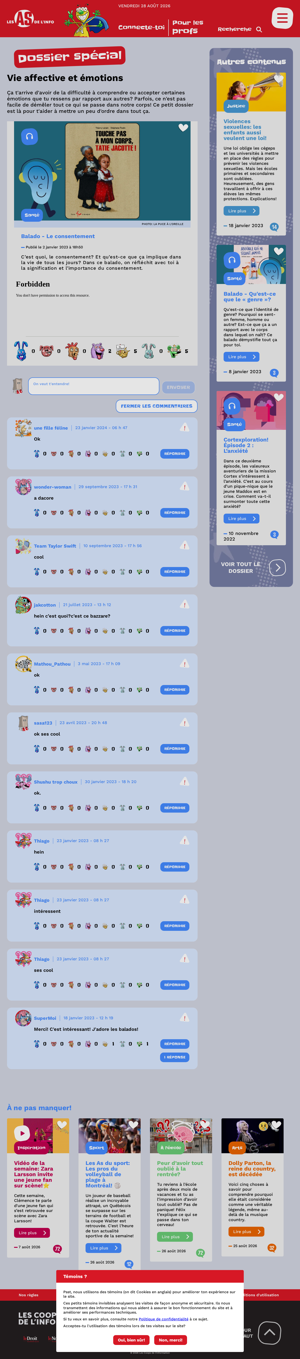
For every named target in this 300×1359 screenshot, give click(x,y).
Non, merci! (170, 1339)
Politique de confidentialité (163, 1319)
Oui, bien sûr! (131, 1339)
